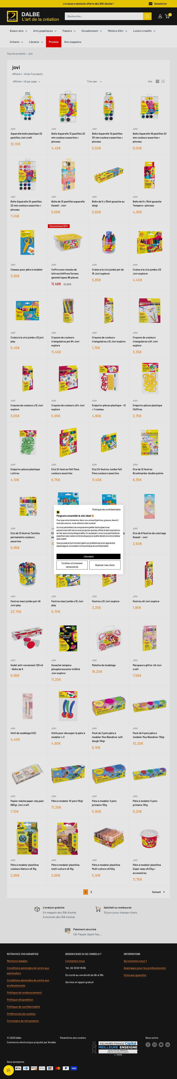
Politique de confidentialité (106, 509)
